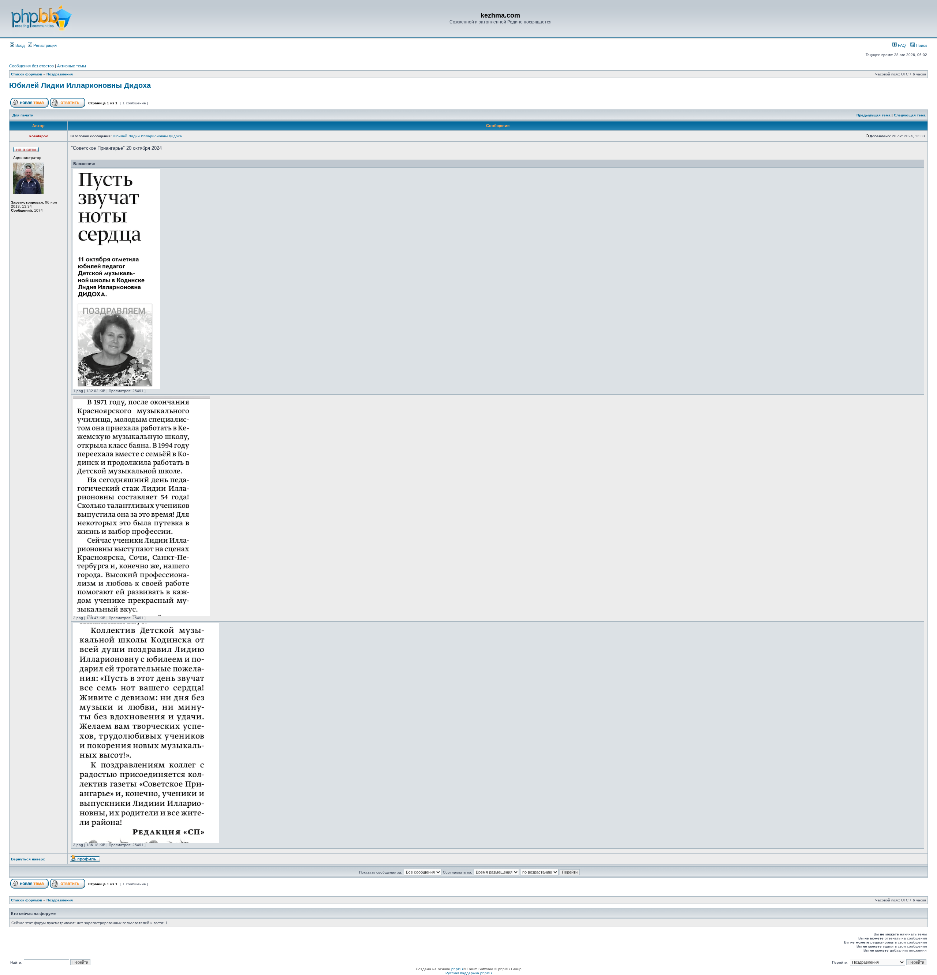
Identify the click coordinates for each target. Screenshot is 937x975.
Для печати (22, 115)
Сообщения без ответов (31, 66)
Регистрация (44, 45)
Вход (19, 45)
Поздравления (59, 74)
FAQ (901, 45)
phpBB (457, 969)
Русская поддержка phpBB (468, 973)
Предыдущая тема (873, 115)
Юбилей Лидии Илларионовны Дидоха (80, 85)
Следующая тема (910, 115)
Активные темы (71, 66)
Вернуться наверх (28, 859)
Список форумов (26, 74)
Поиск (921, 45)
